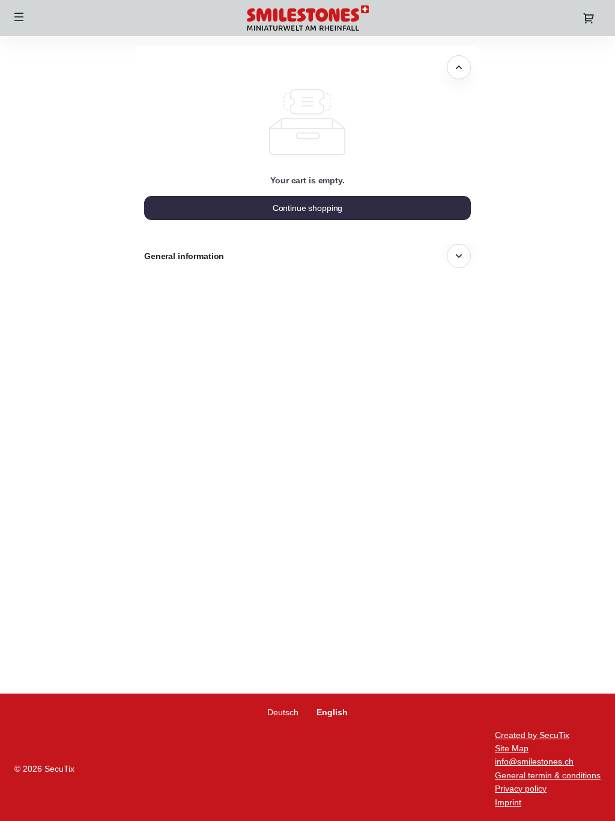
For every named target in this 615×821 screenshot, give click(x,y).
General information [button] (184, 256)
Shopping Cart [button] (176, 67)
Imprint (508, 802)
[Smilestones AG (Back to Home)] (307, 18)
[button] (19, 17)
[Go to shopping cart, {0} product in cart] (589, 18)
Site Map (512, 748)
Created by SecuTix (532, 735)
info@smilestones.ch (534, 761)
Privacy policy (521, 788)
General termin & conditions (548, 775)
